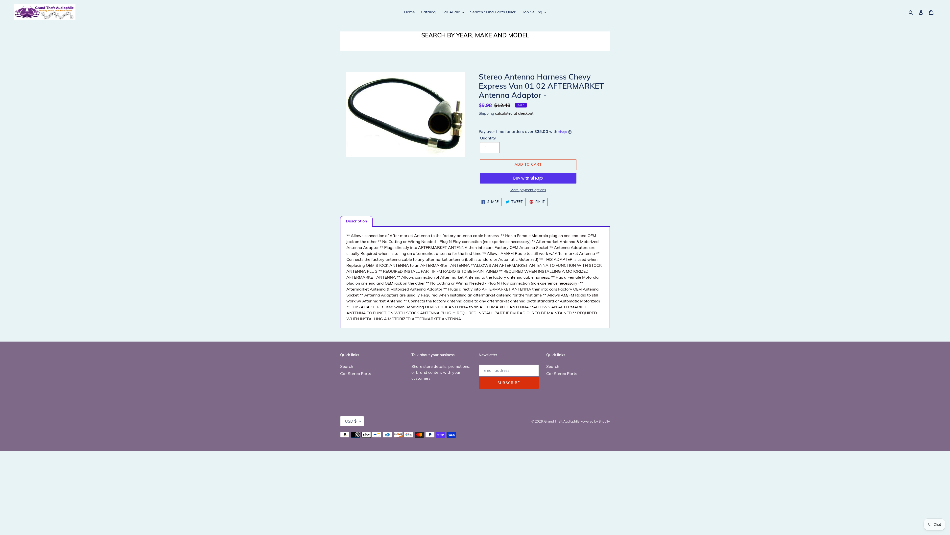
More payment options (528, 190)
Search (346, 366)
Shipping (486, 113)
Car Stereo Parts (355, 373)
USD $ (351, 421)
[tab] (356, 221)
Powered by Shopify (595, 421)
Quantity (488, 137)
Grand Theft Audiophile (561, 421)
